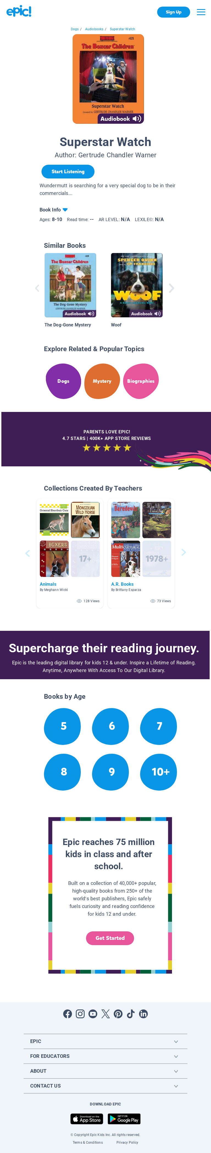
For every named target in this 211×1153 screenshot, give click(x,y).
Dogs (75, 29)
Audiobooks (94, 29)
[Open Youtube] (92, 1013)
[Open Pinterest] (118, 1013)
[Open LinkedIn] (143, 1013)
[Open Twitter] (105, 1013)
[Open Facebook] (67, 1013)
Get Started (110, 938)
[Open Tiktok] (130, 1013)
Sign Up (174, 12)
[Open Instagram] (80, 1013)
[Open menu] (201, 12)
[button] (69, 553)
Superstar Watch (122, 29)
